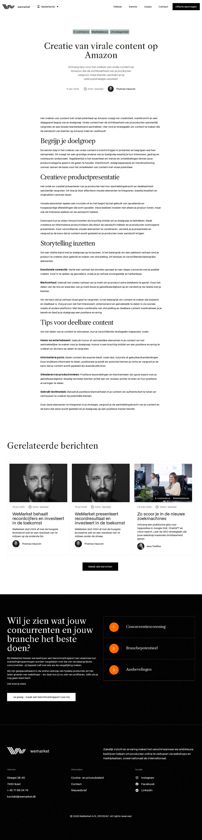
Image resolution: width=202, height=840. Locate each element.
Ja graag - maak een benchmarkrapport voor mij (41, 697)
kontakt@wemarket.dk (21, 796)
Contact (163, 6)
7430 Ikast (14, 784)
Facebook (148, 784)
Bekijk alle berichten (100, 566)
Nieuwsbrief (79, 790)
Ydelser (117, 6)
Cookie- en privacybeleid (87, 777)
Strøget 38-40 (16, 777)
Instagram (147, 777)
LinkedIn (146, 790)
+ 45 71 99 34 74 (17, 790)
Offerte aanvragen (186, 6)
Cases (148, 6)
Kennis (133, 6)
